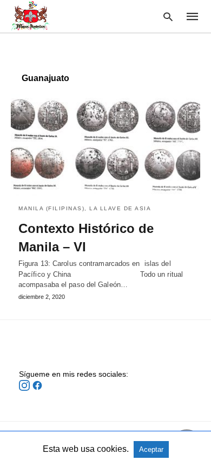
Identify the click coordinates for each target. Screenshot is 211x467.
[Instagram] (25, 388)
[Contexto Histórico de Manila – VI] (105, 145)
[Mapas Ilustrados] (30, 15)
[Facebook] (37, 388)
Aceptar (151, 449)
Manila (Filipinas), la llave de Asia (84, 208)
